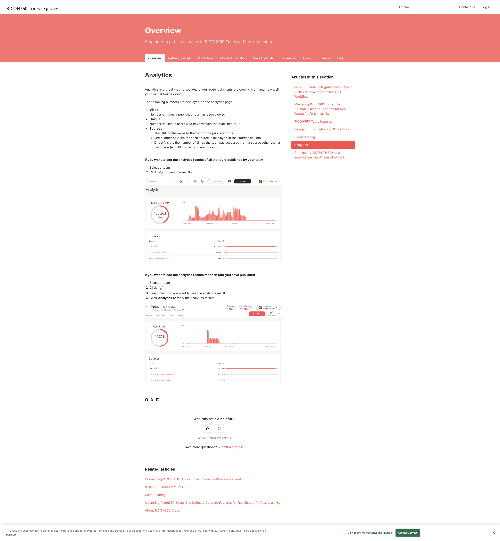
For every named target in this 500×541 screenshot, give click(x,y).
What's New (205, 58)
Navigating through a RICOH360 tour (321, 129)
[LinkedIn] (157, 400)
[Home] (32, 9)
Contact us (467, 7)
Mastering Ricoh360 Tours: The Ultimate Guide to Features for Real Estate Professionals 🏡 (212, 503)
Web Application (265, 58)
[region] (250, 533)
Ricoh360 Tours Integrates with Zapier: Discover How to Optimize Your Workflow (323, 91)
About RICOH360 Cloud (162, 510)
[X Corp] (152, 400)
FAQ (340, 58)
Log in (486, 7)
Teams (326, 58)
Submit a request (230, 447)
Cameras (289, 58)
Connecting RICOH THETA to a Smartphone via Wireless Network (193, 479)
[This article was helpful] (207, 428)
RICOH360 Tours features (164, 487)
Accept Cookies (408, 532)
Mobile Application (233, 58)
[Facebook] (146, 400)
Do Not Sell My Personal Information (369, 532)
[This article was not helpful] (219, 428)
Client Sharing (155, 495)
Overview (155, 58)
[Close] (493, 532)
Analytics (301, 145)
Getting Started (179, 58)
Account (309, 58)
